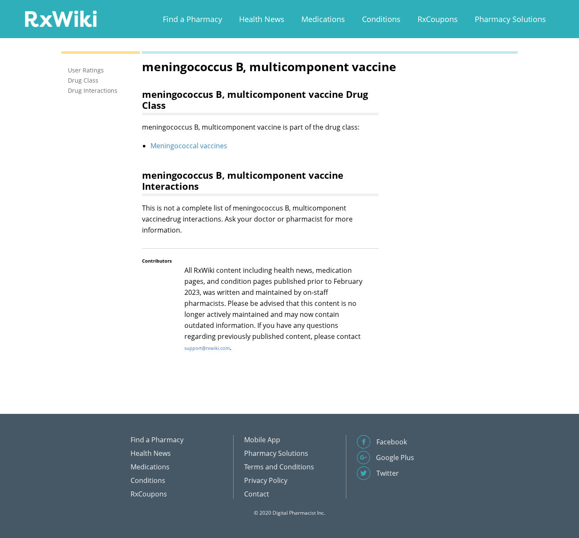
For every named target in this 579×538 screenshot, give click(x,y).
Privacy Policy (265, 480)
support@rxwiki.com (207, 348)
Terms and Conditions (279, 466)
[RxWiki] (61, 18)
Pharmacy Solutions (510, 19)
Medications (323, 19)
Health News (261, 19)
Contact (256, 494)
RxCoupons (438, 19)
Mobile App (262, 439)
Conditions (381, 19)
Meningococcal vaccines (188, 145)
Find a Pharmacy (192, 19)
